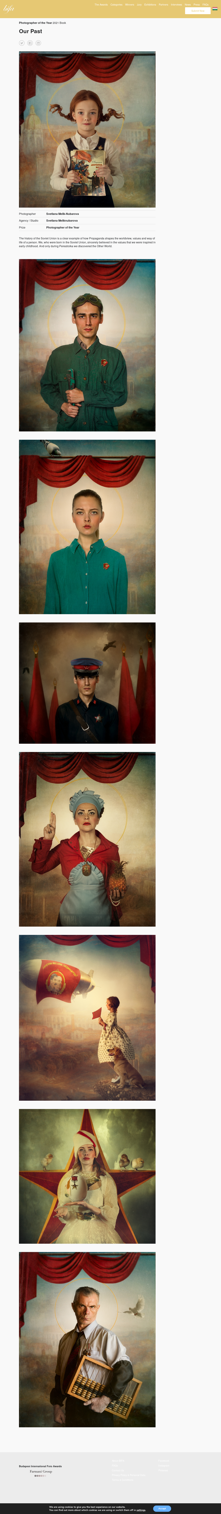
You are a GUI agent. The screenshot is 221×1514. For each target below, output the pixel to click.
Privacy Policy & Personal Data (128, 1475)
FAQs (206, 4)
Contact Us (118, 1470)
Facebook (163, 1460)
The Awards (101, 4)
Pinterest (163, 1470)
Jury (139, 4)
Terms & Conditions (122, 1480)
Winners (129, 4)
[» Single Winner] (9, 9)
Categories (116, 4)
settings (141, 1510)
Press (197, 4)
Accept (162, 1508)
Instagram (163, 1465)
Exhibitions (150, 4)
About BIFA (118, 1460)
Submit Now (197, 10)
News (188, 4)
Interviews (176, 4)
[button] (22, 43)
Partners (163, 4)
